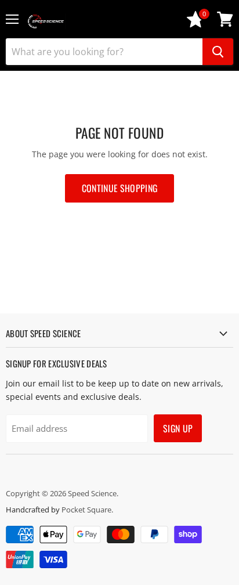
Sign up (178, 428)
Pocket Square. (87, 509)
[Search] (217, 51)
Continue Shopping (119, 188)
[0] (195, 24)
